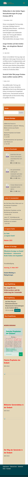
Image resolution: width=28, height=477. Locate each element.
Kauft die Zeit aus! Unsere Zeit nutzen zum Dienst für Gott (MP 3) (16, 158)
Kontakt (8, 468)
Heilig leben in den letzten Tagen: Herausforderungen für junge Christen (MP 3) (14, 13)
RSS (4, 468)
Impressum (6, 466)
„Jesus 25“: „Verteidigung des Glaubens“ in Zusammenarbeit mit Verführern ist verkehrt (13, 219)
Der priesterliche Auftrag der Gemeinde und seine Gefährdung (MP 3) (16, 173)
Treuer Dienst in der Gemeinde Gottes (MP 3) (16, 187)
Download (17, 310)
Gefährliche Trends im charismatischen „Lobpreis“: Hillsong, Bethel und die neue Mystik (14, 126)
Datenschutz (13, 466)
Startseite (20, 466)
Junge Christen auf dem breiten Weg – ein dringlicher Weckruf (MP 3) (13, 46)
